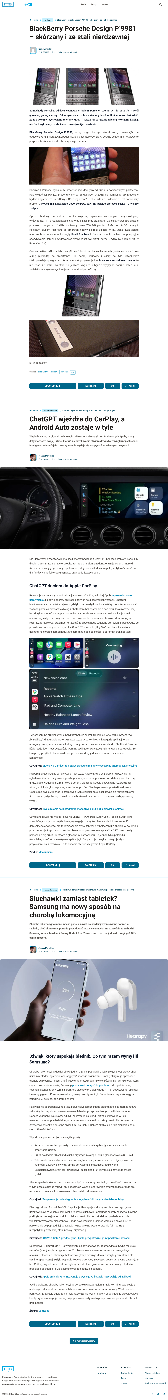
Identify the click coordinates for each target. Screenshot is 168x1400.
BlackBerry (43, 372)
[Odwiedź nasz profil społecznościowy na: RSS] (164, 1394)
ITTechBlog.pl (15, 1394)
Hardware (47, 20)
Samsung (43, 1310)
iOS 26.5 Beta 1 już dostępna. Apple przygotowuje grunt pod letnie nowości (86, 1238)
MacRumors (45, 852)
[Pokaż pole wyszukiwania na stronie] (160, 4)
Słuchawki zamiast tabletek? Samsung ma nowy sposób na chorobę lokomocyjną (90, 765)
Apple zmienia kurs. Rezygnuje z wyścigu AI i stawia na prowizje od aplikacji (87, 1276)
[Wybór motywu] (28, 4)
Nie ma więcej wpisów (84, 1341)
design (54, 372)
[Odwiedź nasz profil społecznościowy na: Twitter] (158, 1394)
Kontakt (149, 1378)
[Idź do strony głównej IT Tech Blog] (34, 1370)
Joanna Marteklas (46, 456)
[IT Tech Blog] (8, 4)
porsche (64, 372)
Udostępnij (51, 386)
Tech (83, 4)
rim (72, 372)
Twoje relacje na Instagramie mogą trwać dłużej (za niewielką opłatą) (83, 808)
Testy (94, 4)
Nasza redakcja (152, 1373)
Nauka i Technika (50, 411)
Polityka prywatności (155, 1383)
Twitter (89, 386)
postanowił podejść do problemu (91, 1085)
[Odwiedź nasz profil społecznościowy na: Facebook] (151, 1394)
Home (35, 20)
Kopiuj (132, 386)
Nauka (105, 4)
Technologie (127, 1373)
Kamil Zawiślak (45, 49)
